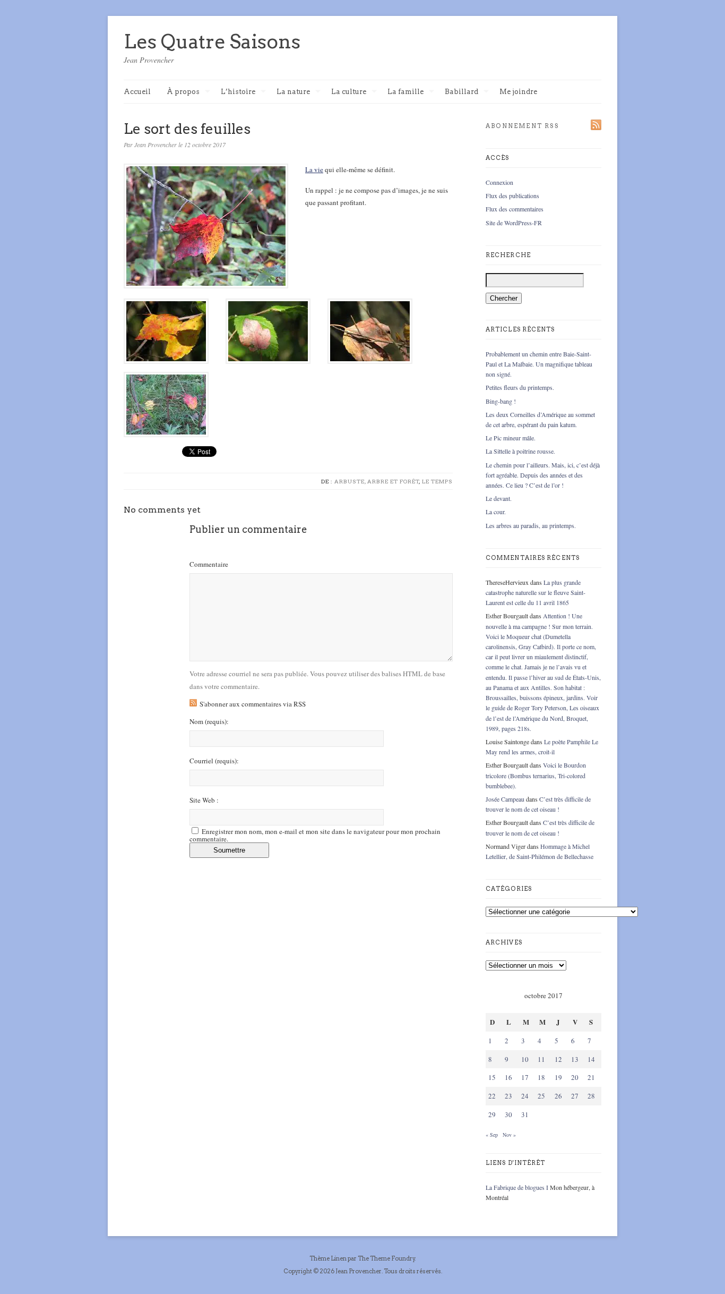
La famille (405, 92)
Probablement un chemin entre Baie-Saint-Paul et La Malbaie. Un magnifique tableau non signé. (539, 364)
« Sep (492, 1134)
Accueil (137, 92)
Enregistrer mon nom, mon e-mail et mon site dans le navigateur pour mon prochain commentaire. (315, 835)
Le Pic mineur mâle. (511, 437)
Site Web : (204, 800)
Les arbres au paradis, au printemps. (531, 525)
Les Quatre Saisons (212, 41)
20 (575, 1077)
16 (508, 1077)
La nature (293, 92)
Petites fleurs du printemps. (520, 387)
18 (541, 1077)
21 (591, 1077)
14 (591, 1059)
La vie (314, 169)
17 (525, 1077)
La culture (348, 92)
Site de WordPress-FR (514, 222)
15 (492, 1077)
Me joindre (518, 92)
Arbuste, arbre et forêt (376, 481)
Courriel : (214, 760)
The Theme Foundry (386, 1258)
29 (492, 1114)
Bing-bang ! (501, 401)
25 (541, 1096)
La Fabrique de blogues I (517, 1187)
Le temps (437, 481)
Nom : (209, 721)
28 (591, 1096)
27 (575, 1096)
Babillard (461, 92)
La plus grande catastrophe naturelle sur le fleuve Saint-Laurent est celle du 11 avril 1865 (535, 592)
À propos (183, 92)
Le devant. (499, 498)
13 (575, 1059)
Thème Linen (328, 1258)
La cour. (496, 511)
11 (541, 1059)
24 (525, 1096)
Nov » (509, 1134)
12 (558, 1059)
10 (525, 1059)
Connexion (499, 182)
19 (558, 1077)
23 (508, 1096)
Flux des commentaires (514, 209)
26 (558, 1096)
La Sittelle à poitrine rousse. (520, 451)
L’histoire (238, 92)
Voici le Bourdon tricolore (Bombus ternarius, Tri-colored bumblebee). (536, 775)
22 (492, 1096)
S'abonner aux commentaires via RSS (253, 704)
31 (525, 1114)
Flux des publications (512, 195)
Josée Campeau (505, 799)
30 (508, 1114)
